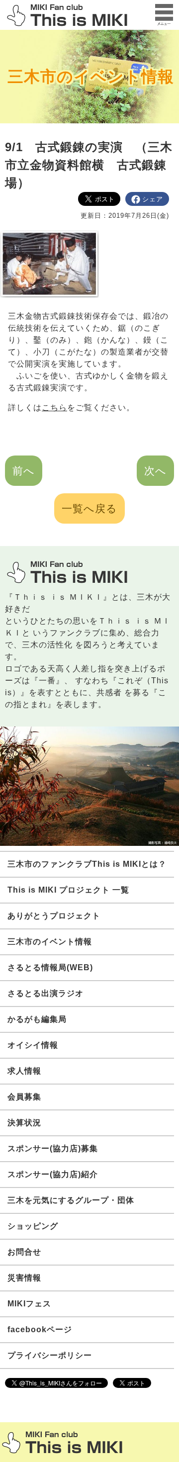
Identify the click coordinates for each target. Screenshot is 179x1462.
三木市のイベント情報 (90, 77)
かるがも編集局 (37, 1019)
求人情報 (24, 1071)
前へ (23, 470)
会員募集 (24, 1097)
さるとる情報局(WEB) (50, 967)
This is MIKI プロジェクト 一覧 (68, 890)
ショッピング (32, 1226)
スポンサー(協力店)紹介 (52, 1174)
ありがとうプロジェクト (53, 916)
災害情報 (24, 1278)
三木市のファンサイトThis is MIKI (62, 1442)
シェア (152, 199)
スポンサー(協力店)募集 (52, 1148)
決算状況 (24, 1122)
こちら (54, 407)
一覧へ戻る (89, 508)
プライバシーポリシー (49, 1355)
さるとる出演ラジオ (45, 993)
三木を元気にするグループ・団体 (70, 1200)
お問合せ (24, 1252)
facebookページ (39, 1329)
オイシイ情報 (32, 1045)
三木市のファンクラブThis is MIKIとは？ (87, 864)
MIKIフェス (29, 1303)
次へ (155, 470)
